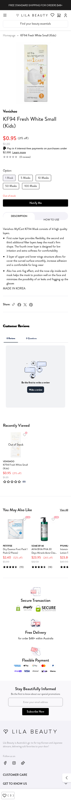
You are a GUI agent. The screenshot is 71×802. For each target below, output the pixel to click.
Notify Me (35, 203)
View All (64, 510)
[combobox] (35, 23)
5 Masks (25, 178)
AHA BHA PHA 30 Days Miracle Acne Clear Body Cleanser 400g (43, 551)
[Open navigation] (5, 15)
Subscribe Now (35, 711)
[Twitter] (25, 304)
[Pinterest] (31, 304)
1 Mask (9, 178)
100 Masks (30, 186)
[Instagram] (14, 762)
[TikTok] (23, 762)
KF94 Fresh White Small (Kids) (15, 466)
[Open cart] (59, 15)
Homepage (9, 35)
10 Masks (43, 178)
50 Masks (11, 186)
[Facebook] (19, 304)
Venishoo (10, 111)
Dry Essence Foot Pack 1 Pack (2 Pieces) (15, 551)
